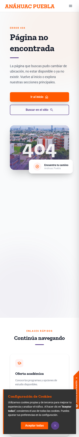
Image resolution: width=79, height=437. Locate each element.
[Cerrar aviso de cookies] (55, 426)
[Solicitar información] (76, 384)
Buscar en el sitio (39, 110)
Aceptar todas (34, 425)
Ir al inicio (39, 97)
